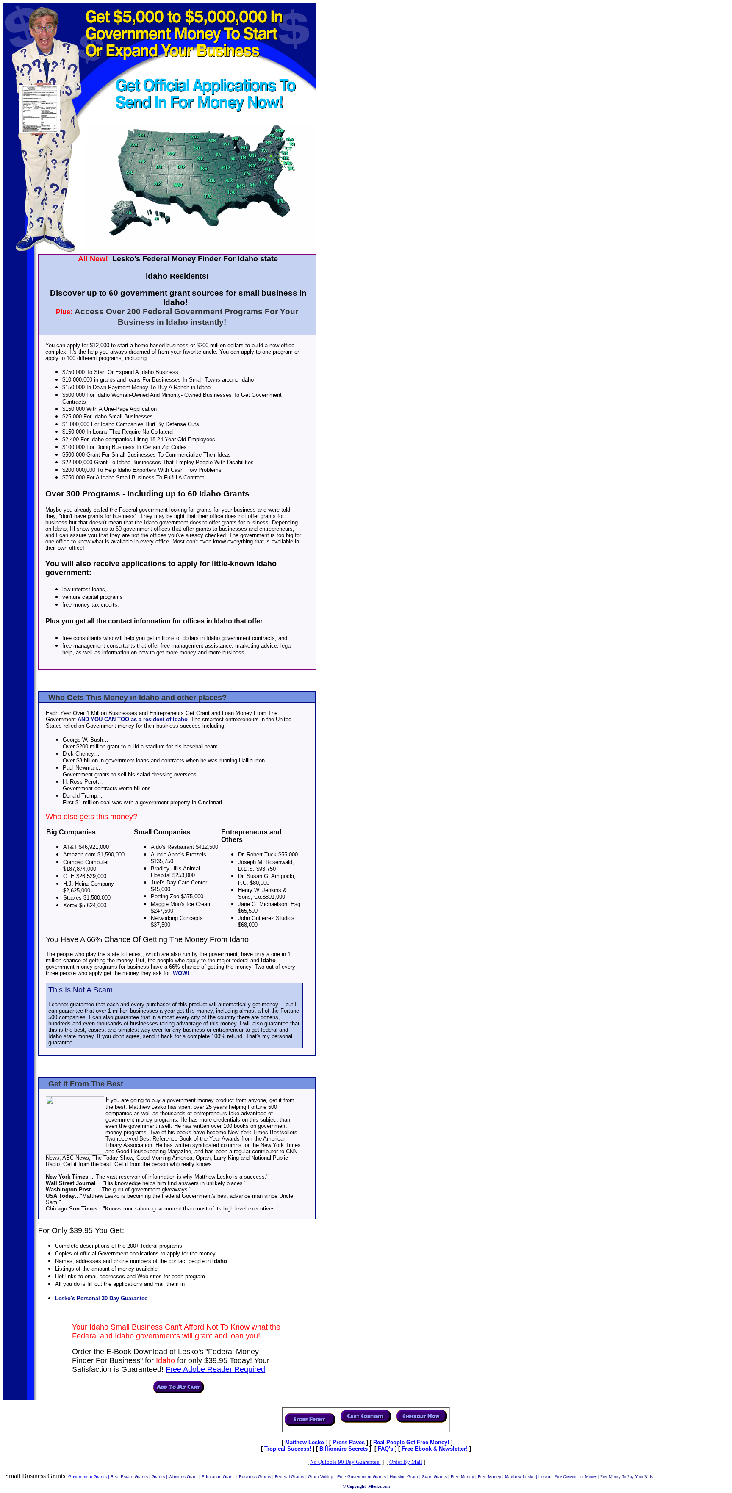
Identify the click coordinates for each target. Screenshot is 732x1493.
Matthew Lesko (304, 1442)
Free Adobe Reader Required (215, 1369)
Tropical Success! (287, 1449)
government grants (87, 1476)
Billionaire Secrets (343, 1449)
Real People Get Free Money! (411, 1442)
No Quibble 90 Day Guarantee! (345, 1462)
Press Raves (349, 1442)
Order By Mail (405, 1462)
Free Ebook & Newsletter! (435, 1449)
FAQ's (385, 1449)
